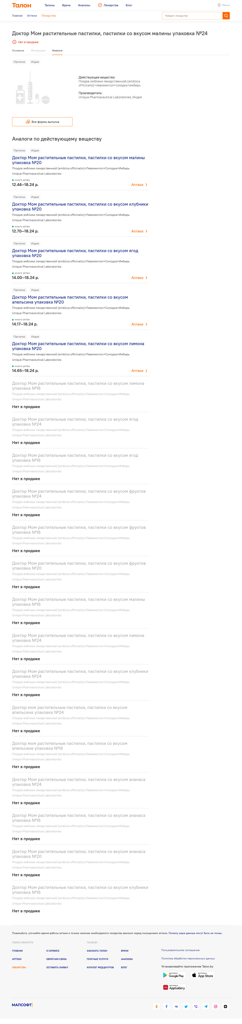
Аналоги (57, 50)
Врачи (124, 950)
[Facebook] (166, 1006)
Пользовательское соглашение (180, 950)
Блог (124, 967)
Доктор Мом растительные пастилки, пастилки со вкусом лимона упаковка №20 (78, 346)
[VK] (176, 1006)
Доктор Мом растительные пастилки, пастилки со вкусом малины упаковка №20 (78, 160)
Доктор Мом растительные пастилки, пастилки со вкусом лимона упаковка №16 (78, 385)
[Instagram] (215, 1006)
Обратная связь (56, 958)
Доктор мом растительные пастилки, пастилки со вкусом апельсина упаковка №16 (69, 746)
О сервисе (52, 950)
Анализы (127, 958)
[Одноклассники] (156, 1006)
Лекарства (19, 967)
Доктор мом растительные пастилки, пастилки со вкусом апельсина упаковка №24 (69, 710)
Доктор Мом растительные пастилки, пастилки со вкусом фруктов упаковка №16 (79, 529)
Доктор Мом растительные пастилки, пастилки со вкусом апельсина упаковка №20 (70, 299)
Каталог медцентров (100, 967)
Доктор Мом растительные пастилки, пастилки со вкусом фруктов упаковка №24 (79, 493)
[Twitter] (186, 1006)
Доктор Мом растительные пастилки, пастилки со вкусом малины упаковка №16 (78, 601)
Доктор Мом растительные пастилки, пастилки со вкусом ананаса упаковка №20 (78, 854)
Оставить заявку (57, 967)
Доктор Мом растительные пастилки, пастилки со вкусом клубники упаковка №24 (80, 673)
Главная (17, 950)
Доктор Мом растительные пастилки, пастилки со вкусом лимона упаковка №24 (78, 638)
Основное (18, 50)
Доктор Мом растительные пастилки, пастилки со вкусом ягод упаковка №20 (75, 253)
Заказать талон (97, 950)
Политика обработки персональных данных (188, 958)
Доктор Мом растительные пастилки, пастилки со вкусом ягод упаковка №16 (75, 457)
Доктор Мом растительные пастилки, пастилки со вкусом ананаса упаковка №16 (78, 818)
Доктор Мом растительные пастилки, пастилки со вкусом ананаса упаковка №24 (78, 782)
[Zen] (225, 1006)
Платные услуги (97, 958)
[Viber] (195, 1006)
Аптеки (137, 184)
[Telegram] (205, 1006)
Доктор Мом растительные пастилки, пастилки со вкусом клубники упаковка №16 (80, 890)
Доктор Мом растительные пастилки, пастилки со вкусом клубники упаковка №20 (80, 206)
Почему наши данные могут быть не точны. (195, 933)
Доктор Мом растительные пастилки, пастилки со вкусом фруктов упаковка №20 (79, 565)
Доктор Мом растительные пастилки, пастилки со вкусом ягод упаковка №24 (75, 421)
